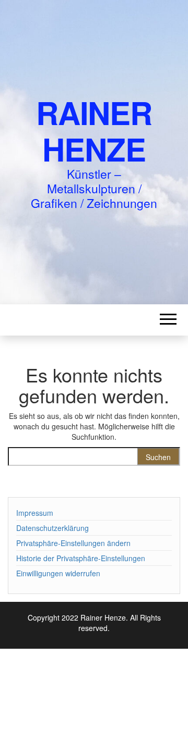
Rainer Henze (94, 130)
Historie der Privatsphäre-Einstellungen (80, 558)
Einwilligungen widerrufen (58, 573)
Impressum (34, 513)
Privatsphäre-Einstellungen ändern (73, 543)
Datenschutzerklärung (52, 528)
